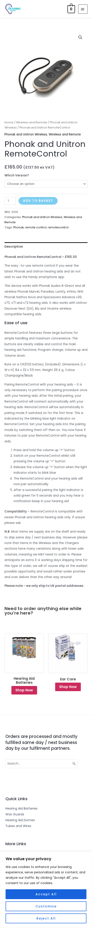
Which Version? (16, 175)
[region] (46, 889)
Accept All (46, 894)
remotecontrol (58, 227)
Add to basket (38, 201)
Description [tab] (13, 246)
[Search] (74, 763)
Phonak (18, 227)
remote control (35, 227)
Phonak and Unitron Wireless (25, 134)
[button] (80, 37)
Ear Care (68, 679)
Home (8, 122)
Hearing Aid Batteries (24, 681)
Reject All (46, 918)
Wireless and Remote (31, 122)
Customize (46, 906)
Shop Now (24, 690)
